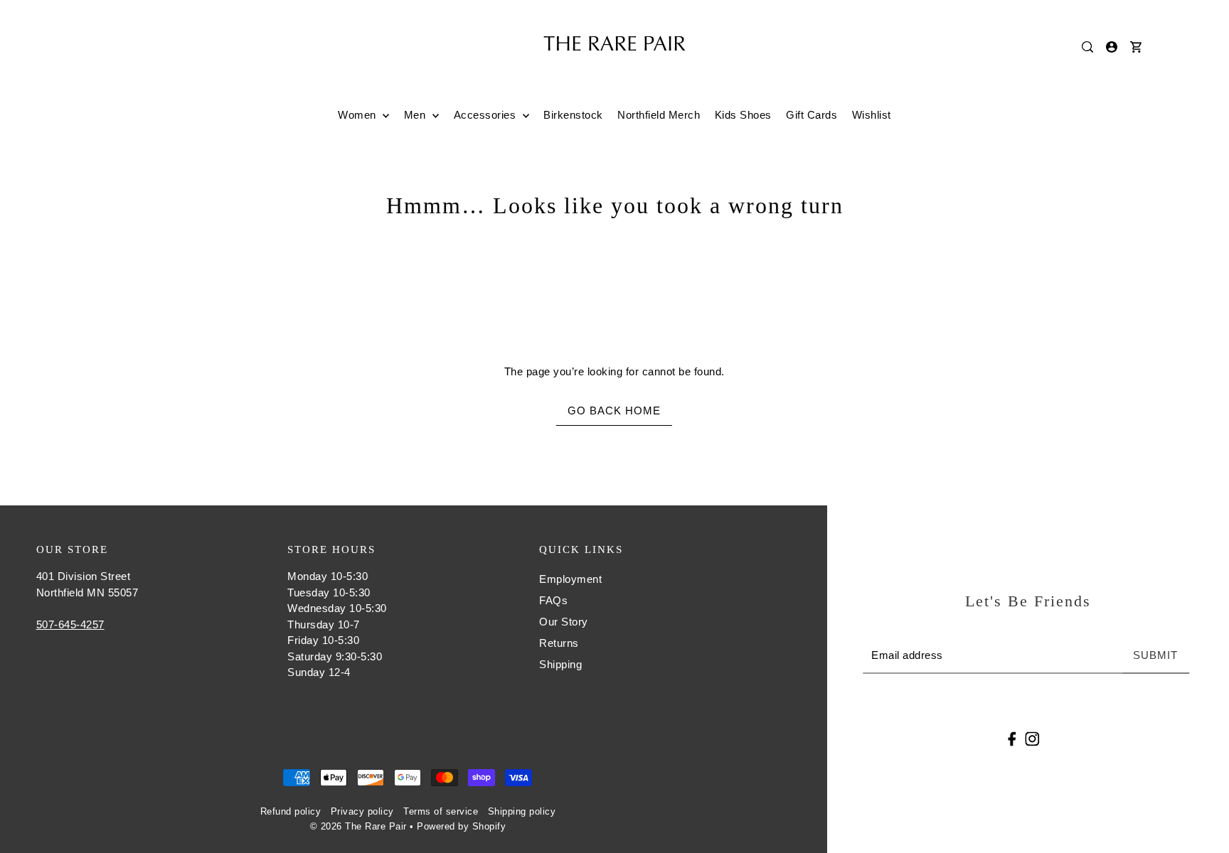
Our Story (563, 622)
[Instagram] (1032, 738)
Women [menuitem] (358, 115)
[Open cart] (1136, 47)
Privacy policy (362, 811)
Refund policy (290, 811)
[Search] (1088, 47)
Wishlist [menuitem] (871, 115)
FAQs (553, 600)
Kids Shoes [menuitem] (743, 115)
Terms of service (440, 811)
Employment (570, 579)
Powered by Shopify (461, 826)
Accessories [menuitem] (486, 115)
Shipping (560, 664)
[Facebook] (1012, 738)
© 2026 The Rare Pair (358, 826)
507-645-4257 (70, 624)
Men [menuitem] (416, 115)
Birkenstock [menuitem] (573, 115)
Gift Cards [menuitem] (811, 115)
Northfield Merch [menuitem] (658, 115)
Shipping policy (522, 811)
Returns (559, 643)
